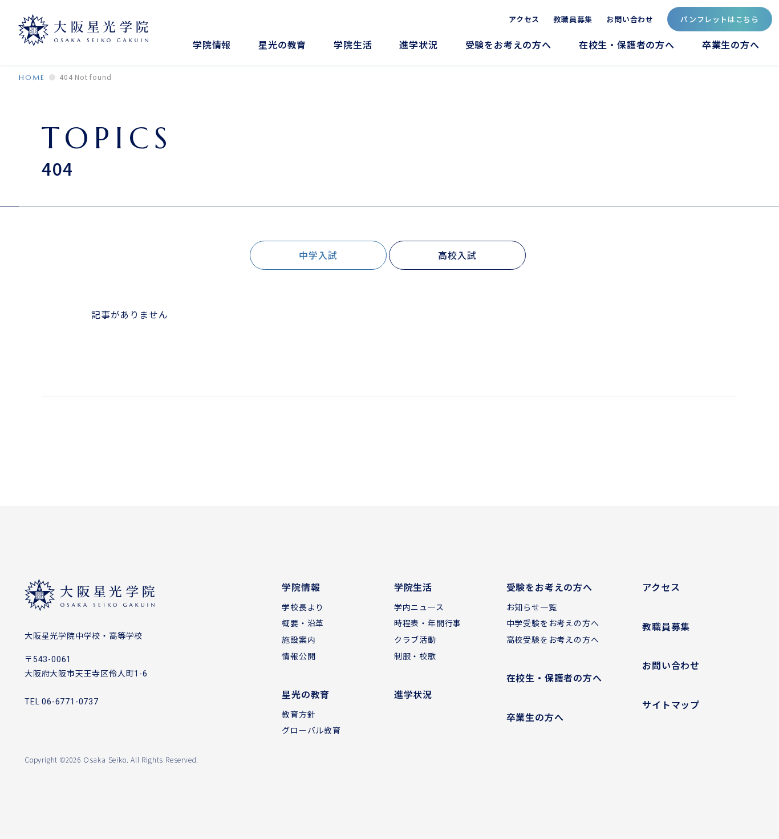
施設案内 (298, 639)
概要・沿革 (303, 623)
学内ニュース (419, 607)
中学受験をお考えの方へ (552, 623)
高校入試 (457, 255)
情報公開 (298, 656)
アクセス (524, 18)
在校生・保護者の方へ (627, 44)
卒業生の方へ (731, 44)
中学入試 (318, 255)
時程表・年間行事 (427, 623)
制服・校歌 (415, 656)
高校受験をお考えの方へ (552, 639)
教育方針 (298, 714)
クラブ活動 (415, 639)
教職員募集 (573, 18)
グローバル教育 (311, 730)
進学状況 (418, 44)
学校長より (303, 607)
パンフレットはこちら (719, 19)
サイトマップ (671, 704)
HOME (32, 77)
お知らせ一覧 (531, 607)
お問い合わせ (630, 18)
